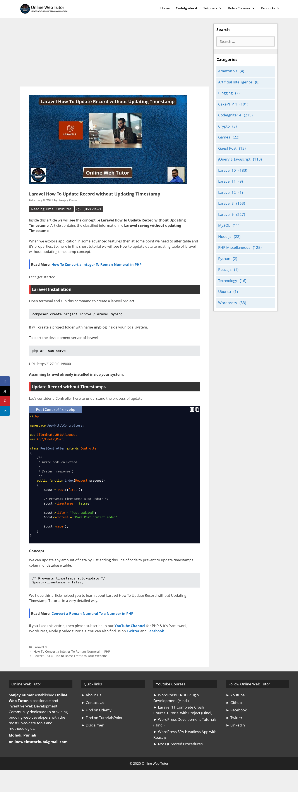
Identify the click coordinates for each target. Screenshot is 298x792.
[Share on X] (5, 391)
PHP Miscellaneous (234, 247)
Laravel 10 (227, 170)
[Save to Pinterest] (5, 401)
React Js (224, 269)
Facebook (155, 631)
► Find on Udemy (96, 709)
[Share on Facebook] (5, 381)
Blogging (225, 92)
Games (224, 137)
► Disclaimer (92, 725)
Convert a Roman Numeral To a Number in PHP (92, 613)
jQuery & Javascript (234, 159)
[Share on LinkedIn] (5, 411)
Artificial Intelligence (235, 82)
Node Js (224, 236)
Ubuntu (224, 291)
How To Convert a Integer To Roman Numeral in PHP (96, 264)
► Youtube (235, 694)
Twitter (133, 631)
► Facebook (236, 709)
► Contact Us (92, 702)
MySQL (224, 225)
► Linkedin (235, 725)
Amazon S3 (227, 70)
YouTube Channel (130, 625)
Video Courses (239, 8)
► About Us (91, 694)
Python (224, 258)
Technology (227, 280)
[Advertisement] (114, 54)
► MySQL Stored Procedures (178, 743)
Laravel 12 (227, 192)
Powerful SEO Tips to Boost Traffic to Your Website (70, 656)
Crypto (224, 126)
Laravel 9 (40, 647)
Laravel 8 (226, 203)
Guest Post (227, 148)
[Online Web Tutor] (45, 9)
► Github (234, 702)
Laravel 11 (227, 181)
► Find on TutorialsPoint (101, 717)
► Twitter (234, 717)
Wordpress (227, 302)
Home (165, 8)
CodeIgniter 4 (186, 8)
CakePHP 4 (227, 104)
